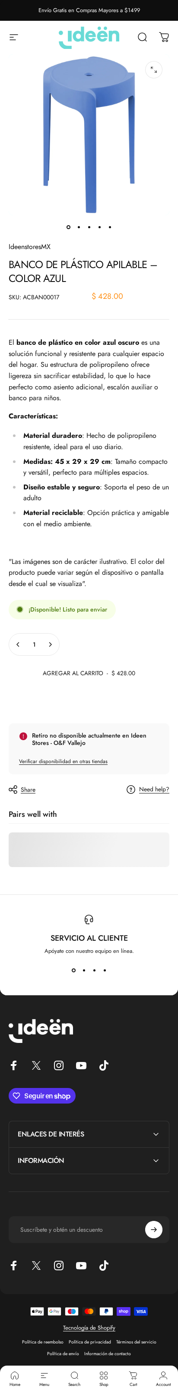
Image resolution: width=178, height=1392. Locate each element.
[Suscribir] (153, 1229)
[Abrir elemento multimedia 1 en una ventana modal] (153, 69)
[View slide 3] (94, 970)
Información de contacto (107, 1353)
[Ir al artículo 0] (68, 227)
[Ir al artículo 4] (99, 227)
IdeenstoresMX (30, 247)
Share (28, 789)
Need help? (154, 789)
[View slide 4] (104, 970)
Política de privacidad (90, 1342)
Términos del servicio (136, 1342)
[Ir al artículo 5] (110, 227)
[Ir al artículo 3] (89, 227)
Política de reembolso (43, 1342)
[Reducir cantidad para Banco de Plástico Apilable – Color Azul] (18, 644)
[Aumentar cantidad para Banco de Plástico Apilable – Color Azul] (50, 644)
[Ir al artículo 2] (78, 227)
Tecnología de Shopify (89, 1328)
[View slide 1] (73, 970)
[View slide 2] (84, 970)
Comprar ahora (89, 701)
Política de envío (63, 1353)
